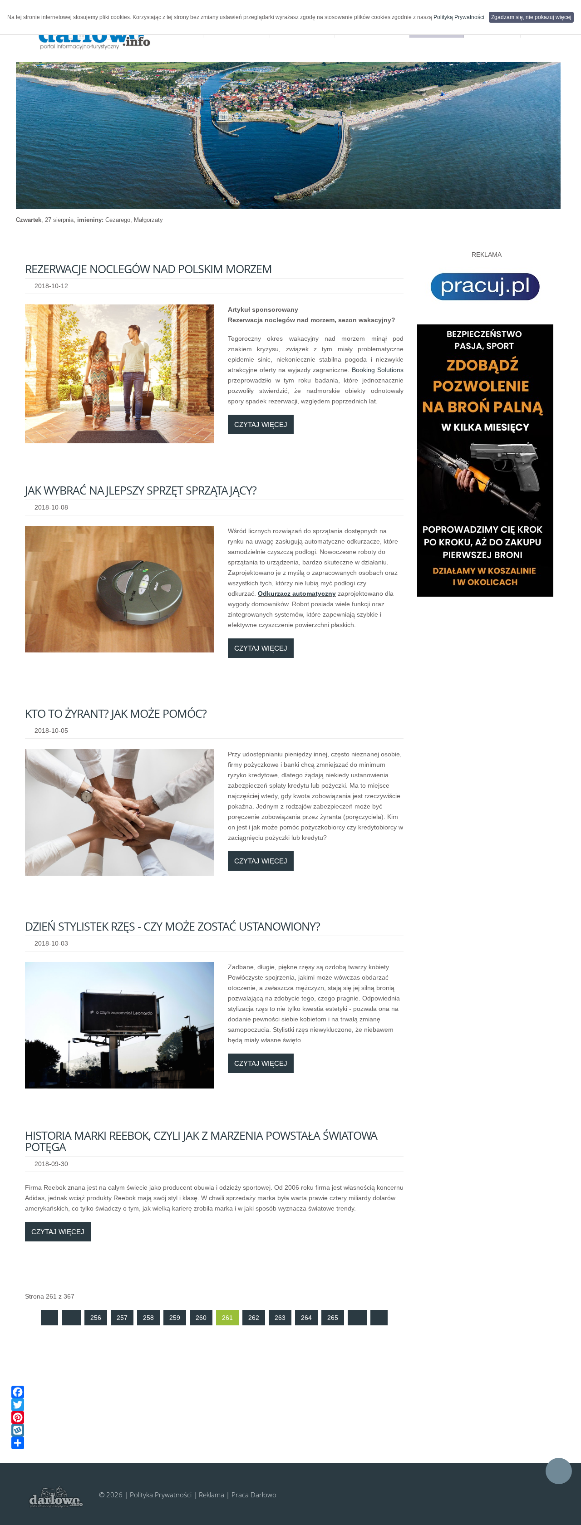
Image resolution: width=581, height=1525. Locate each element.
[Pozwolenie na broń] (485, 460)
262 (253, 1317)
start (49, 1317)
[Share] (283, 1443)
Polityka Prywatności (161, 1494)
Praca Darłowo (253, 1494)
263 (280, 1317)
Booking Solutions (378, 369)
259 (174, 1317)
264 (306, 1317)
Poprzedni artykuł (71, 1317)
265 (332, 1317)
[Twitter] (283, 1404)
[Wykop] (283, 1430)
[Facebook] (283, 1392)
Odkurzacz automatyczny (297, 593)
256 (95, 1317)
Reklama (211, 1494)
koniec (379, 1317)
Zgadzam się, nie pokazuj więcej (531, 17)
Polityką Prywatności (458, 17)
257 (122, 1317)
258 (148, 1317)
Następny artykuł (357, 1317)
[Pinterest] (283, 1417)
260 (201, 1317)
